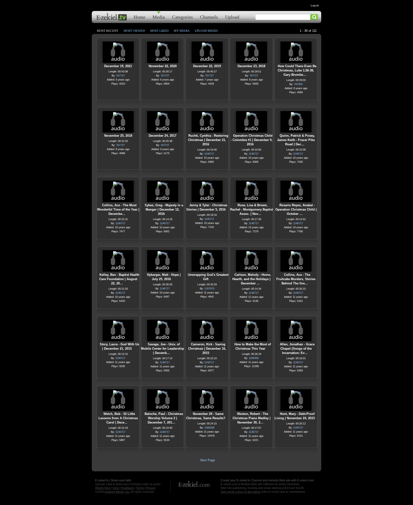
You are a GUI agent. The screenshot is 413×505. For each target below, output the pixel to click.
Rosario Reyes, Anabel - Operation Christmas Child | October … (296, 209)
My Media (182, 31)
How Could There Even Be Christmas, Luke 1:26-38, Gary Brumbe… (297, 70)
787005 (298, 84)
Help (116, 488)
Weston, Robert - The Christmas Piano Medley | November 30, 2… (252, 418)
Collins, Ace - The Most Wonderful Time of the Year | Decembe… (118, 209)
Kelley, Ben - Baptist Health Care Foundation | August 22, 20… (119, 279)
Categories (182, 16)
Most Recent (107, 31)
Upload (232, 16)
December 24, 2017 (162, 135)
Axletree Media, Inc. (117, 492)
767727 (120, 75)
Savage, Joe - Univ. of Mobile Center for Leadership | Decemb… (162, 348)
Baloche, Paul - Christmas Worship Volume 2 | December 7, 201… (164, 418)
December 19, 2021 (118, 66)
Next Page (207, 460)
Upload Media (206, 31)
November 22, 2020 (163, 66)
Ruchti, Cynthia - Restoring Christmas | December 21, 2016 (208, 140)
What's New (102, 488)
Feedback (127, 488)
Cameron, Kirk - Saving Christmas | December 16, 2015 (207, 348)
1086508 (209, 427)
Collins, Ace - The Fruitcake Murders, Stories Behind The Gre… (295, 279)
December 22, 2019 (207, 66)
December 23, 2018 (251, 66)
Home (139, 16)
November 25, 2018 (118, 135)
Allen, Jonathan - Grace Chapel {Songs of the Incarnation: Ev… (297, 348)
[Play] (118, 46)
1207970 (209, 288)
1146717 (209, 153)
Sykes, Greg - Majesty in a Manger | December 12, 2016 (164, 209)
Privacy (151, 488)
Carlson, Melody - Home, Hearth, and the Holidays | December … (251, 279)
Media (158, 16)
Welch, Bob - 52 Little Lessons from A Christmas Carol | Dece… (118, 418)
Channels (209, 16)
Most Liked (159, 31)
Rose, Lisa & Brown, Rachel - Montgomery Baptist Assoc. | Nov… (251, 209)
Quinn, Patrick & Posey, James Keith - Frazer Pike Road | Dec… (296, 140)
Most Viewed (134, 31)
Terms (140, 488)
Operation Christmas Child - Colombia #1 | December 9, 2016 (251, 140)
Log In (315, 5)
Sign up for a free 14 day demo (241, 492)
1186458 (254, 358)
